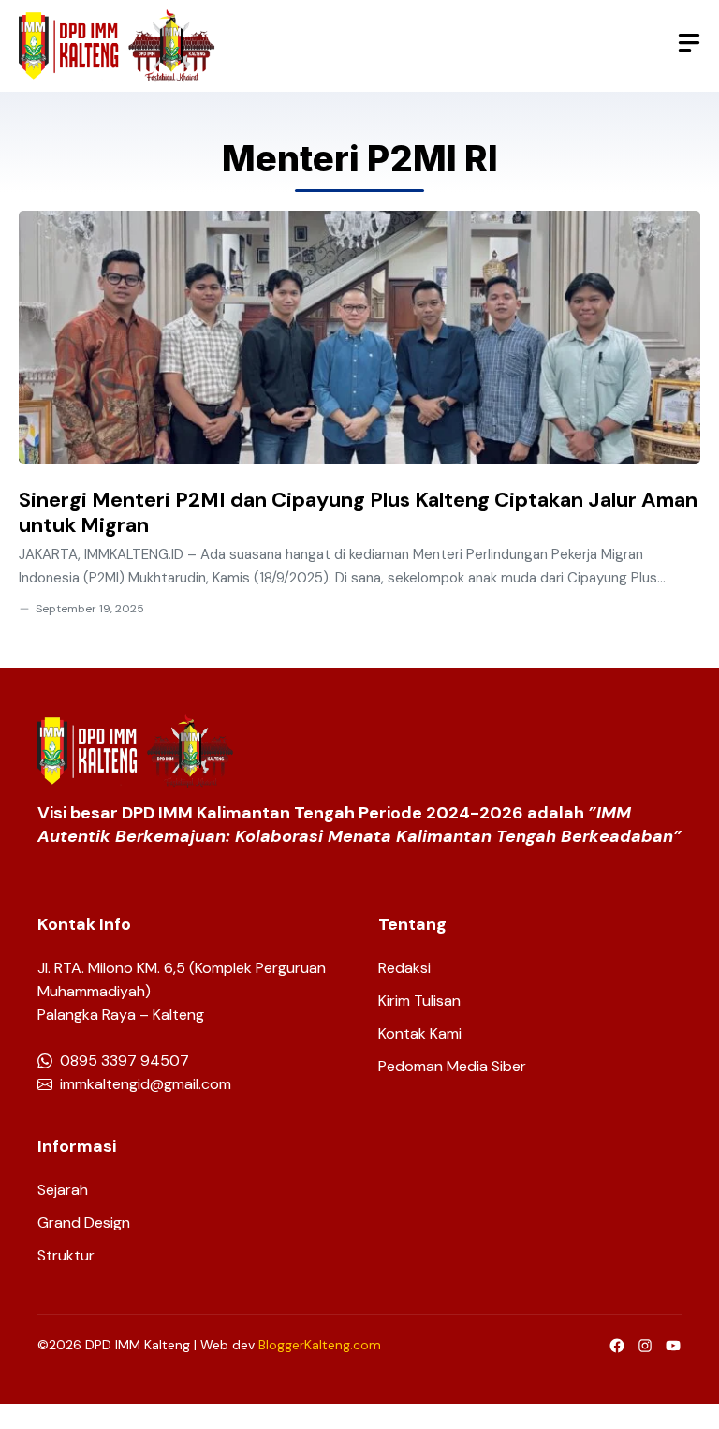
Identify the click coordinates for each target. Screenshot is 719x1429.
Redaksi (404, 968)
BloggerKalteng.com (319, 1344)
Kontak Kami (420, 1033)
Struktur (66, 1255)
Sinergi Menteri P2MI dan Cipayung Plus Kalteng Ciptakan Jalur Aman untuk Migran (358, 512)
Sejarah (62, 1190)
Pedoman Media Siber (452, 1066)
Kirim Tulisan (419, 1000)
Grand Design (83, 1222)
